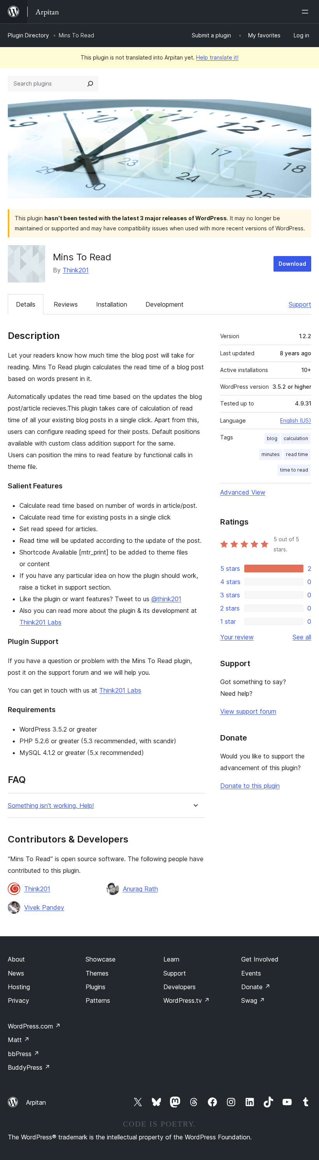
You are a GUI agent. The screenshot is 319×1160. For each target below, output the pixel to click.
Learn (171, 959)
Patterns (98, 1000)
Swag (253, 1000)
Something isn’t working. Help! (51, 805)
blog (272, 438)
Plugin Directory (28, 35)
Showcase (101, 959)
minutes (270, 454)
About (16, 959)
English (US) (295, 420)
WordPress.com (34, 1026)
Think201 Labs (40, 622)
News (16, 973)
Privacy (18, 1000)
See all (302, 637)
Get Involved (260, 959)
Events (251, 973)
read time (297, 454)
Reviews (66, 304)
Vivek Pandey (44, 907)
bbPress (23, 1054)
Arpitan (36, 1102)
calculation (296, 438)
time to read (294, 470)
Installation (111, 304)
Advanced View (242, 492)
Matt (19, 1040)
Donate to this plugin (250, 786)
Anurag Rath (140, 889)
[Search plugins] (90, 83)
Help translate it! (217, 57)
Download (292, 263)
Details (25, 304)
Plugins (95, 987)
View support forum (248, 711)
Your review (237, 637)
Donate (255, 987)
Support (300, 304)
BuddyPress (29, 1067)
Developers (179, 987)
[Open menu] (306, 11)
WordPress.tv (186, 1000)
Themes (97, 973)
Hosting (19, 987)
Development (164, 304)
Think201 (76, 270)
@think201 (166, 599)
